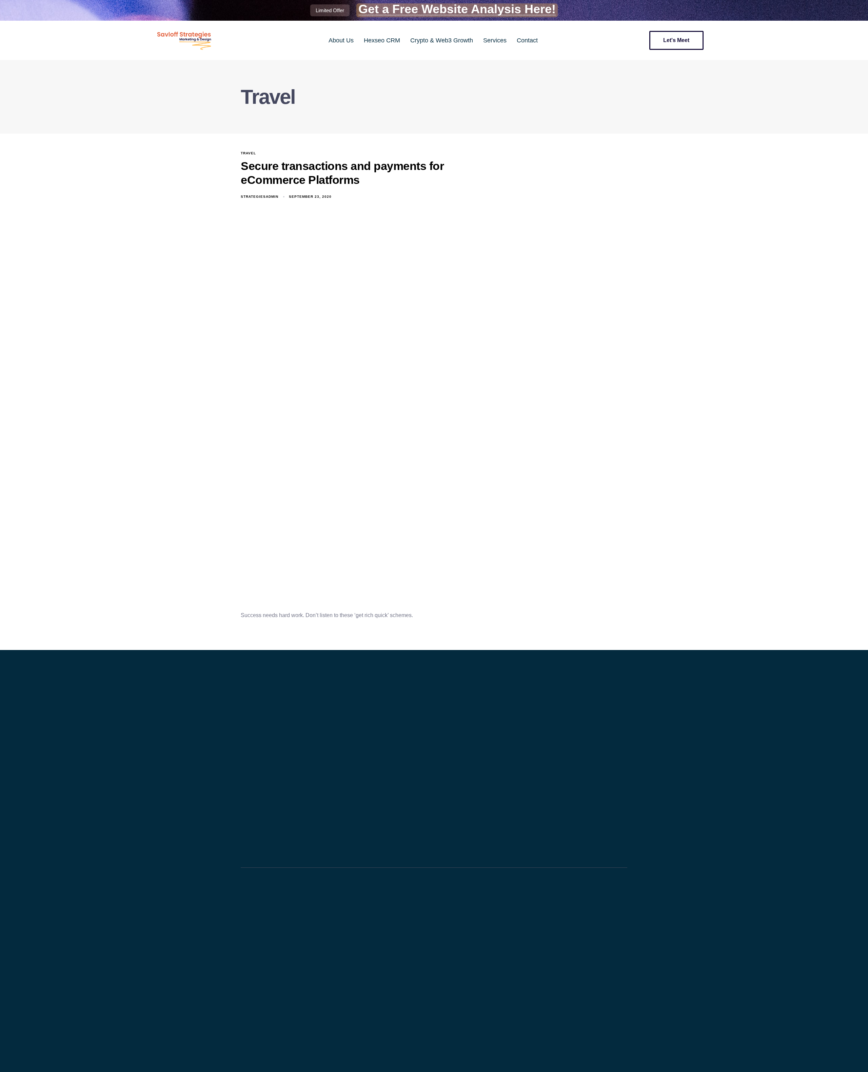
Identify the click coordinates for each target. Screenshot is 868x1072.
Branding (254, 970)
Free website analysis (268, 992)
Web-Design (258, 949)
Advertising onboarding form (275, 959)
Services (495, 40)
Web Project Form (264, 916)
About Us (341, 40)
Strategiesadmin (259, 196)
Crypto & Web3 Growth (441, 40)
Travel (248, 153)
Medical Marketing (264, 927)
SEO (249, 938)
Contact (527, 40)
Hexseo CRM (382, 40)
